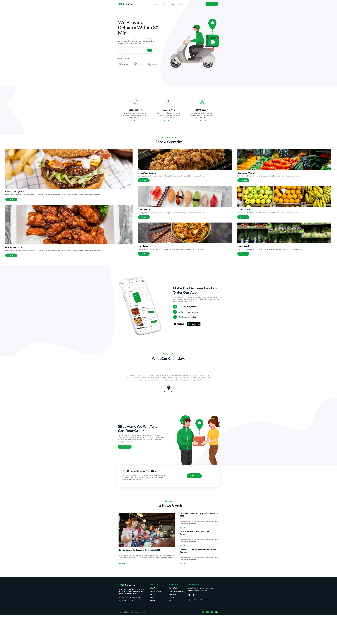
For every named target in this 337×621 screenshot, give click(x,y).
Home (148, 4)
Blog (172, 4)
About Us (155, 4)
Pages (163, 4)
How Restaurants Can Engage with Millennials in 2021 (139, 550)
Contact (181, 4)
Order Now (11, 199)
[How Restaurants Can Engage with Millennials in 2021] (146, 530)
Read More (134, 120)
